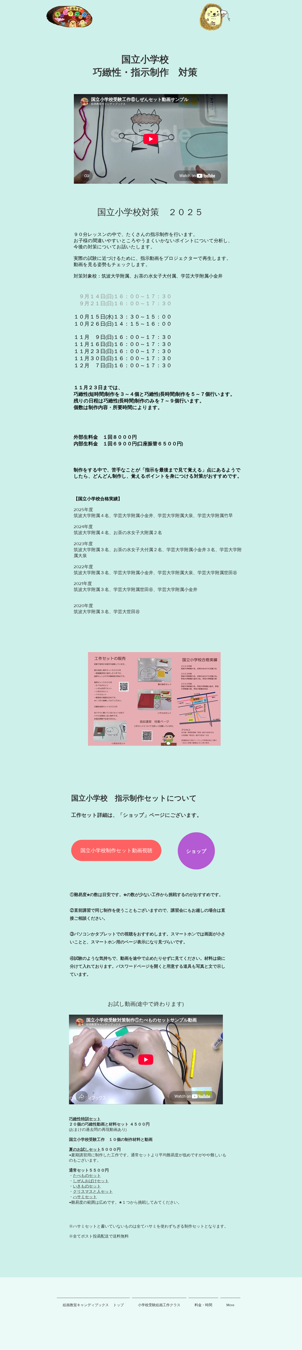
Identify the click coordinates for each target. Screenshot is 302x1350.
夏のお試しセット (85, 1149)
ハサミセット (85, 1197)
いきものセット (87, 1186)
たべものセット (87, 1175)
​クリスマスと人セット (93, 1191)
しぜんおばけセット (91, 1181)
